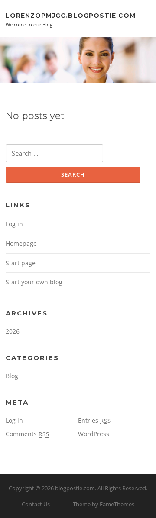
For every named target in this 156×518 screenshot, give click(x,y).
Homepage (21, 243)
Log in (14, 224)
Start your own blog (34, 282)
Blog (12, 376)
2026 (13, 331)
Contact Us (36, 504)
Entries (94, 420)
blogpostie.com (75, 488)
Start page (21, 263)
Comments (27, 434)
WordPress (93, 434)
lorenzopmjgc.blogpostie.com (71, 15)
